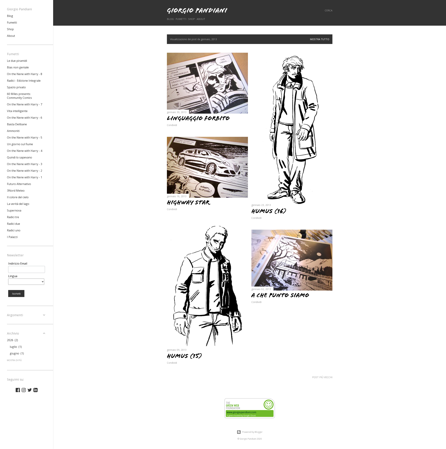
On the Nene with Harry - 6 (24, 118)
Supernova (14, 210)
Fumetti (181, 19)
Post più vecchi (322, 377)
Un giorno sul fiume (20, 144)
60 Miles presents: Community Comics (19, 96)
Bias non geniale (18, 67)
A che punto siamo (280, 295)
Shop (191, 19)
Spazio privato (16, 87)
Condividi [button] (172, 125)
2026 (12, 340)
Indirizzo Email (17, 263)
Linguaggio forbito (198, 118)
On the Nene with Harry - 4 (24, 151)
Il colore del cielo (18, 197)
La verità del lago (18, 204)
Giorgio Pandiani (197, 10)
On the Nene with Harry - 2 (24, 171)
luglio (15, 347)
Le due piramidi (17, 61)
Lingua (12, 276)
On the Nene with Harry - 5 (24, 137)
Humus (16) (268, 211)
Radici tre (13, 217)
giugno (16, 353)
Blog (170, 19)
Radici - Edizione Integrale (24, 81)
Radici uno (13, 230)
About (201, 19)
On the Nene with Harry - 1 (24, 177)
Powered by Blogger (252, 432)
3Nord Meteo (16, 190)
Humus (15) (184, 356)
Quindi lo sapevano (19, 157)
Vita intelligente (17, 111)
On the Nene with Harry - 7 (24, 104)
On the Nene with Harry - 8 (24, 74)
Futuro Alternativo (19, 184)
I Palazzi (12, 237)
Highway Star (188, 202)
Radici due (13, 224)
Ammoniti (13, 131)
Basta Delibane (17, 124)
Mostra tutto (319, 39)
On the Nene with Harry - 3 (24, 164)
